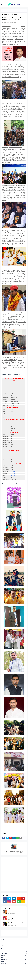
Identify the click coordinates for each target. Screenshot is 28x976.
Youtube (7, 945)
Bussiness (9, 943)
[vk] (5, 901)
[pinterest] (23, 898)
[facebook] (22, 1)
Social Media (23, 943)
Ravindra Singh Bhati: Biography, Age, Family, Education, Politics (16, 911)
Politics (4, 833)
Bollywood (4, 943)
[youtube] (14, 901)
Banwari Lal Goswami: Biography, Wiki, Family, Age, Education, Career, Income (16, 917)
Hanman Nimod (6, 22)
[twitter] (24, 1)
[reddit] (19, 898)
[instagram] (26, 1)
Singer (18, 943)
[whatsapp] (19, 901)
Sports (3, 945)
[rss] (23, 901)
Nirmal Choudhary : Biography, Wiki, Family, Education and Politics (16, 923)
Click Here (13, 471)
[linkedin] (14, 898)
